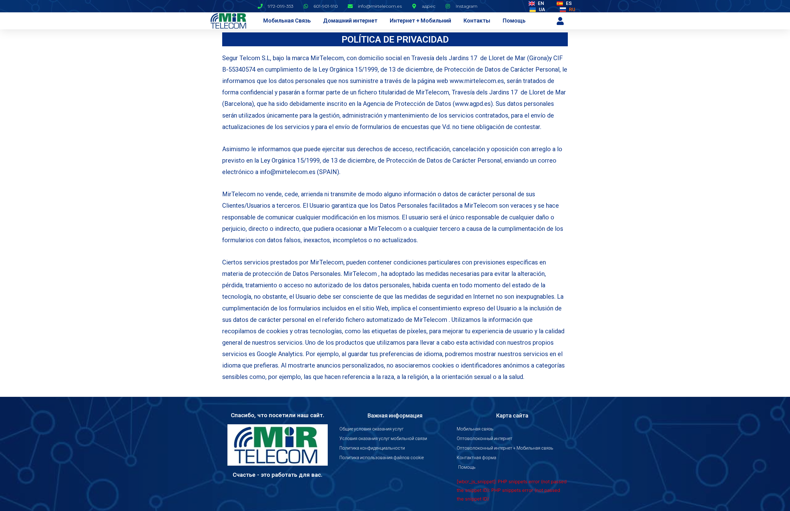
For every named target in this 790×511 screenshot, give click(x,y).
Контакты (477, 20)
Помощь (514, 20)
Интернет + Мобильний (420, 20)
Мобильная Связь (287, 20)
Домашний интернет (350, 20)
